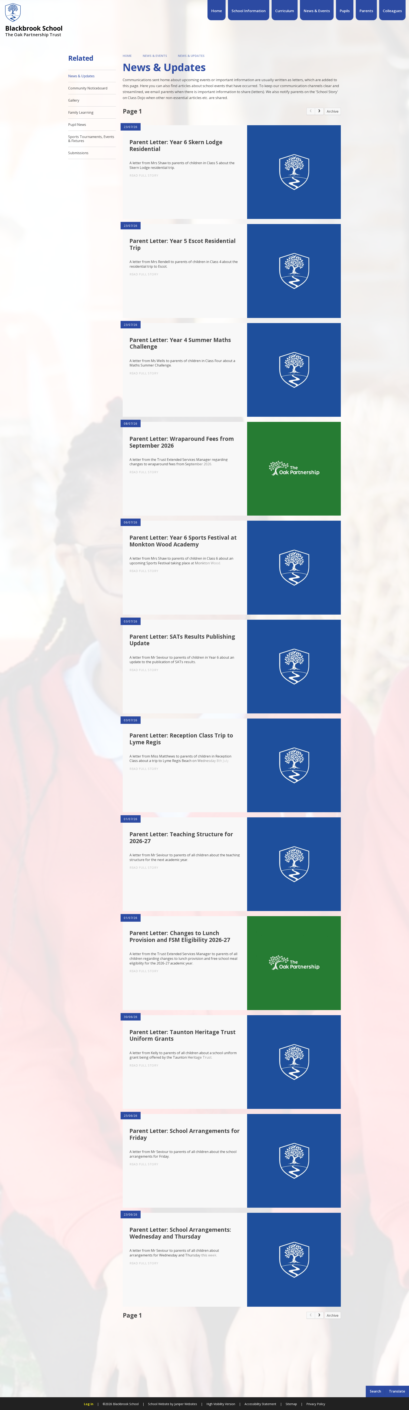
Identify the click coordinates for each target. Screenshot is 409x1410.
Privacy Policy (315, 1404)
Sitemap (291, 1404)
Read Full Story (144, 175)
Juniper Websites (185, 1404)
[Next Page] (319, 111)
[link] (311, 111)
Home (127, 56)
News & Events (155, 56)
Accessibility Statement (260, 1404)
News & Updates (191, 56)
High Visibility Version (220, 1404)
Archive (332, 111)
